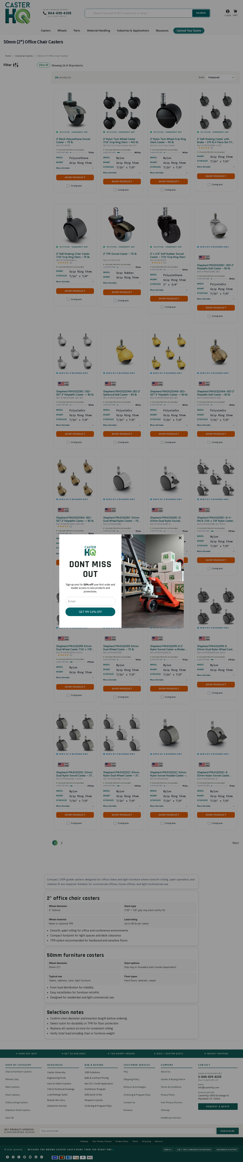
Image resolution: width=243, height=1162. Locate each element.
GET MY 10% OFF (90, 612)
